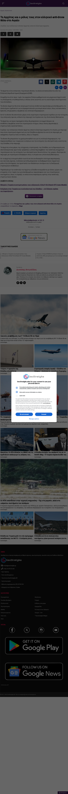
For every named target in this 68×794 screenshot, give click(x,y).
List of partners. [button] (47, 403)
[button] (34, 396)
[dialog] (34, 397)
